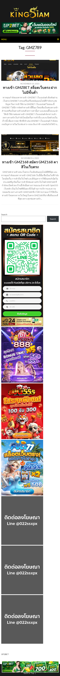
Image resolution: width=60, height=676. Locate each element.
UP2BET (5, 654)
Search (4, 214)
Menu (4, 39)
